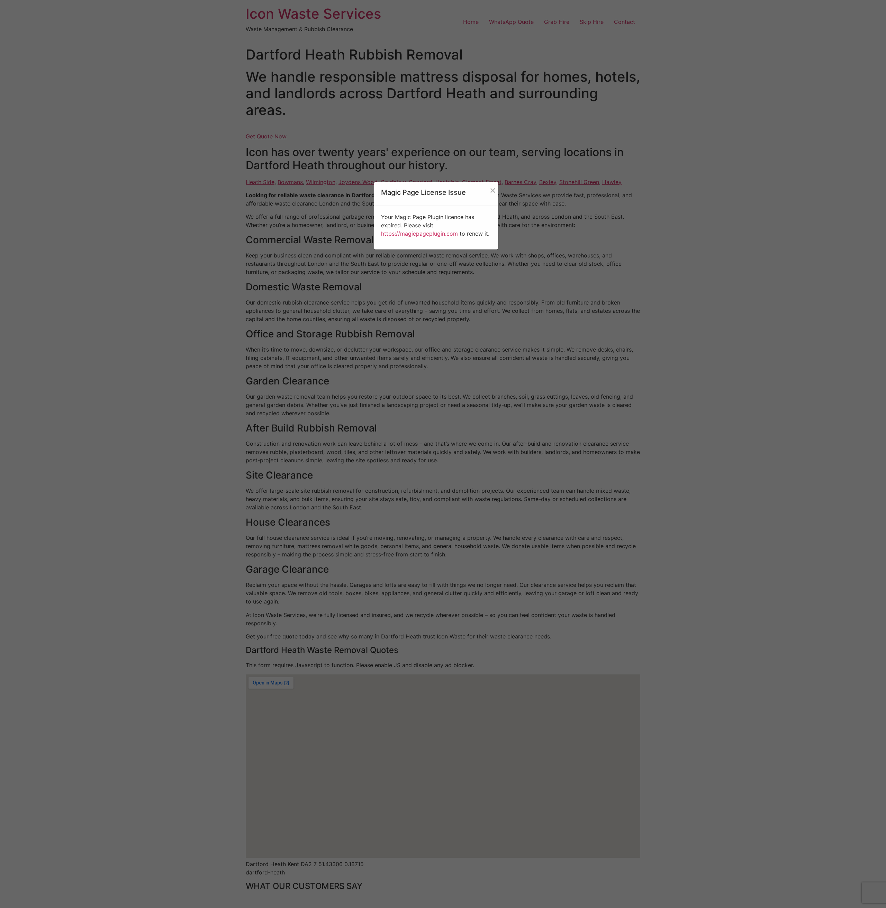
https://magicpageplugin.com (419, 233)
